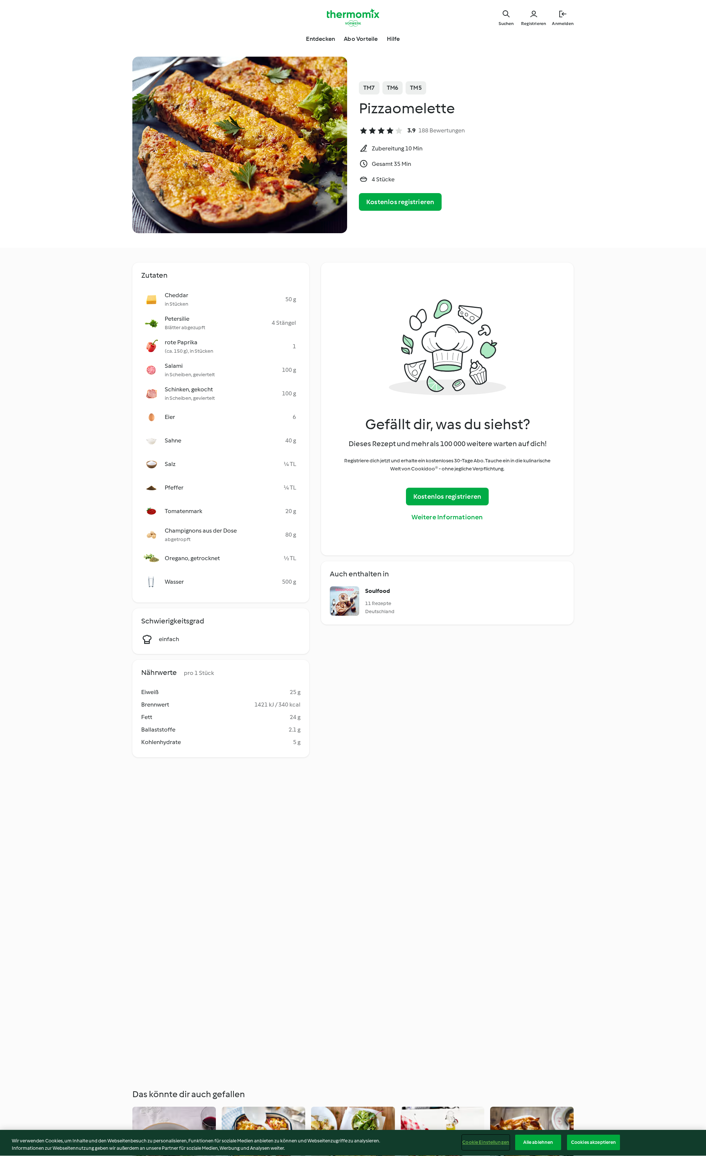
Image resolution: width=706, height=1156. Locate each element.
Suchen (506, 23)
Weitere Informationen (447, 517)
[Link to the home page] (353, 17)
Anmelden (563, 23)
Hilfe (393, 38)
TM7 (369, 87)
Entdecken (320, 38)
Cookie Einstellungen (485, 1142)
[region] (353, 1143)
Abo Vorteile (361, 38)
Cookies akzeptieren (593, 1142)
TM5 (416, 87)
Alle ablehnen (538, 1142)
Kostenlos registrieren (400, 202)
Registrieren (533, 23)
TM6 (393, 87)
